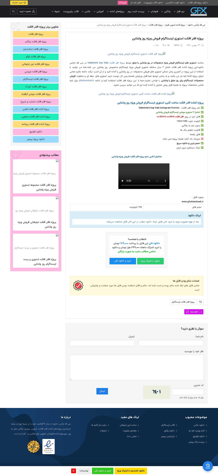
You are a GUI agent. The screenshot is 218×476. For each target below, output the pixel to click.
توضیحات (84, 471)
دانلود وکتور (169, 430)
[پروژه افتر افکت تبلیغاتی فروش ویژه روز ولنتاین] (36, 207)
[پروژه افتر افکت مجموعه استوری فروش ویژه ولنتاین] (36, 170)
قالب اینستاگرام (168, 425)
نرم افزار (180, 11)
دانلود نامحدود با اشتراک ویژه (131, 471)
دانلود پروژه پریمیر (36, 139)
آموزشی (100, 11)
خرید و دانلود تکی (122, 261)
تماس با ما (131, 436)
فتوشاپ (154, 11)
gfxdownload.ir (86, 80)
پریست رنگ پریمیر (197, 442)
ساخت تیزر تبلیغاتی (128, 425)
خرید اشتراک (18, 2)
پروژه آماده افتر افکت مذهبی (36, 117)
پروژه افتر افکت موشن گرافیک (36, 94)
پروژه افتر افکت (155, 25)
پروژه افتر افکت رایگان (36, 41)
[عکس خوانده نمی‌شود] (156, 392)
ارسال (102, 391)
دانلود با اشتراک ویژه (150, 261)
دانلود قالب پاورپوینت (153, 2)
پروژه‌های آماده (117, 11)
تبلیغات (103, 430)
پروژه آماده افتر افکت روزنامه (36, 124)
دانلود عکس (199, 425)
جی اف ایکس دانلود (196, 25)
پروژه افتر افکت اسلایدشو (35, 49)
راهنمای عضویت (129, 430)
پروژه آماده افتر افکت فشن (36, 109)
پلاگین (167, 11)
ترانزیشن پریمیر (168, 436)
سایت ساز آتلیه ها (98, 425)
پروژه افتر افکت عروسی (36, 72)
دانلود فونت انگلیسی (175, 2)
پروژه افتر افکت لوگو (36, 56)
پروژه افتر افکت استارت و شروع (36, 102)
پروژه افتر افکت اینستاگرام (183, 302)
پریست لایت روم (136, 11)
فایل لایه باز (136, 2)
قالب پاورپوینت (71, 11)
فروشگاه (122, 2)
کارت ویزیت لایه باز (197, 430)
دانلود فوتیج (35, 132)
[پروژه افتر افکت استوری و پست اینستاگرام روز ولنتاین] (36, 245)
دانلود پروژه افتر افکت (198, 2)
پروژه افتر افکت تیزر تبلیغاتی (36, 64)
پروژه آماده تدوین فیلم (175, 25)
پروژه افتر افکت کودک (36, 87)
